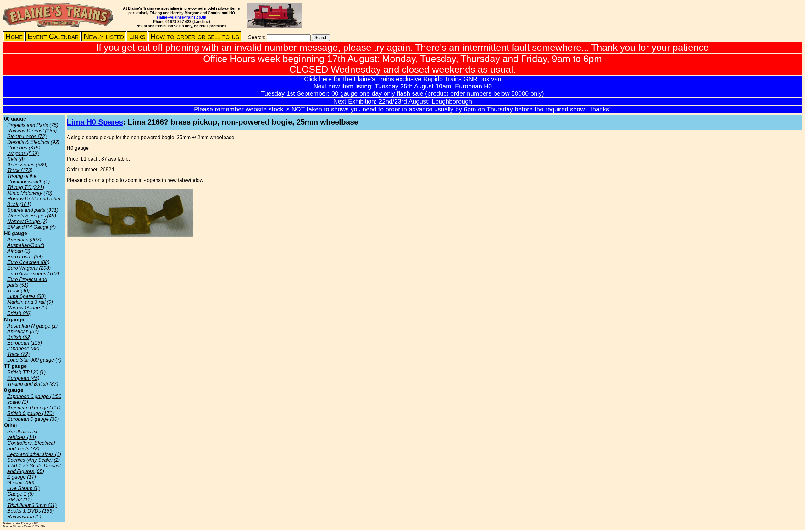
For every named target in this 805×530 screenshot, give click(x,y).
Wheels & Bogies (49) (31, 215)
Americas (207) (24, 239)
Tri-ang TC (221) (25, 187)
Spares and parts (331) (32, 210)
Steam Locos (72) (27, 136)
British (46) (19, 313)
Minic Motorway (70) (29, 193)
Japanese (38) (23, 348)
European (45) (23, 378)
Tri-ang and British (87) (32, 383)
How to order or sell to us (194, 36)
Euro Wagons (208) (29, 268)
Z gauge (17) (21, 477)
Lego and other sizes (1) (34, 454)
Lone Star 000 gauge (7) (34, 360)
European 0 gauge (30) (33, 419)
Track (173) (19, 170)
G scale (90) (20, 482)
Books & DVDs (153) (30, 511)
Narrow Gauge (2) (27, 221)
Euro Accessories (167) (33, 273)
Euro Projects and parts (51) (27, 282)
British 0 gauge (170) (30, 413)
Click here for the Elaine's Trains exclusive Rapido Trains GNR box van (402, 79)
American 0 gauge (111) (33, 407)
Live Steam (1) (23, 488)
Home (14, 36)
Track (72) (18, 354)
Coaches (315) (23, 147)
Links (137, 36)
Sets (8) (16, 159)
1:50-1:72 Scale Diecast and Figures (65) (34, 468)
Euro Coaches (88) (28, 262)
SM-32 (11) (19, 499)
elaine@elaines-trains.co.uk (181, 17)
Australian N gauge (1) (32, 326)
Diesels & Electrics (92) (33, 142)
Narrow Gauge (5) (27, 307)
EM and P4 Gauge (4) (31, 227)
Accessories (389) (27, 164)
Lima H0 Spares (95, 122)
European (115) (24, 343)
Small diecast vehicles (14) (22, 434)
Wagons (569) (23, 153)
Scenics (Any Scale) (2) (33, 460)
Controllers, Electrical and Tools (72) (31, 445)
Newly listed (104, 36)
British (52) (19, 337)
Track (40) (18, 290)
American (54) (23, 331)
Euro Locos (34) (25, 256)
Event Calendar (53, 36)
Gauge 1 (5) (20, 494)
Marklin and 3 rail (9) (30, 302)
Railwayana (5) (24, 516)
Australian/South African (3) (25, 248)
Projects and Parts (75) (32, 125)
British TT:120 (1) (26, 372)
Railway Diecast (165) (32, 130)
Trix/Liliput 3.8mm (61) (32, 505)
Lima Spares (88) (26, 296)
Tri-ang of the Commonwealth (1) (28, 178)
